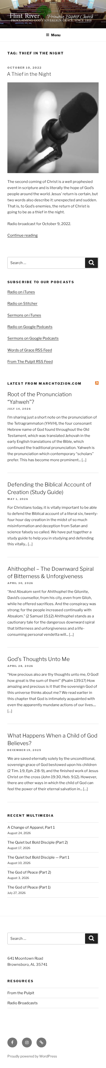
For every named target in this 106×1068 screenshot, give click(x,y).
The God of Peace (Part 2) (29, 872)
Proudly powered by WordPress (32, 1056)
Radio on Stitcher (22, 303)
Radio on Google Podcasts (30, 327)
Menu (55, 35)
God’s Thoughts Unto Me (38, 659)
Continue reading (22, 235)
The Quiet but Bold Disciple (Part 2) (37, 842)
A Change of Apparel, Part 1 (31, 827)
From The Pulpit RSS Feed (30, 361)
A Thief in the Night (29, 74)
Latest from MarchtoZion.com (44, 383)
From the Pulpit (20, 993)
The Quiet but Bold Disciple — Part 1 (38, 857)
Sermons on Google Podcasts (33, 338)
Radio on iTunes (21, 292)
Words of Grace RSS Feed (29, 350)
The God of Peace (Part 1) (29, 887)
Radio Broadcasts (22, 1003)
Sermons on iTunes (24, 315)
